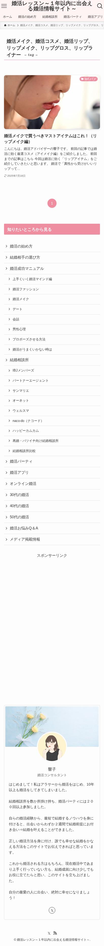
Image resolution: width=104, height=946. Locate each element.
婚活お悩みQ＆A (24, 528)
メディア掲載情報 (25, 539)
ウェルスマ (21, 411)
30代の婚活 (19, 495)
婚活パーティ (21, 461)
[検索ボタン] (100, 6)
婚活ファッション (26, 289)
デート (17, 309)
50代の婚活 (19, 517)
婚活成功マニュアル (27, 268)
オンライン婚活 (23, 484)
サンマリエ (21, 391)
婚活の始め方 (21, 246)
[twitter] (52, 910)
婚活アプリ (19, 472)
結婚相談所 (19, 360)
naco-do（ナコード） (28, 421)
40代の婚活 (19, 506)
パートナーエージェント (31, 380)
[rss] (55, 933)
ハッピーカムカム (26, 431)
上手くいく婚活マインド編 (32, 279)
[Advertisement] (52, 617)
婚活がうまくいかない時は (32, 349)
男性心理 (19, 329)
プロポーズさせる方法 (29, 339)
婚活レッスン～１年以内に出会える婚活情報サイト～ (52, 6)
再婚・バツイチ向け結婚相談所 (36, 441)
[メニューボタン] (4, 6)
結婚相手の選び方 (25, 257)
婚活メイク (21, 299)
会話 (16, 319)
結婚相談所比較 (24, 451)
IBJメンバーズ (23, 370)
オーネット (21, 400)
